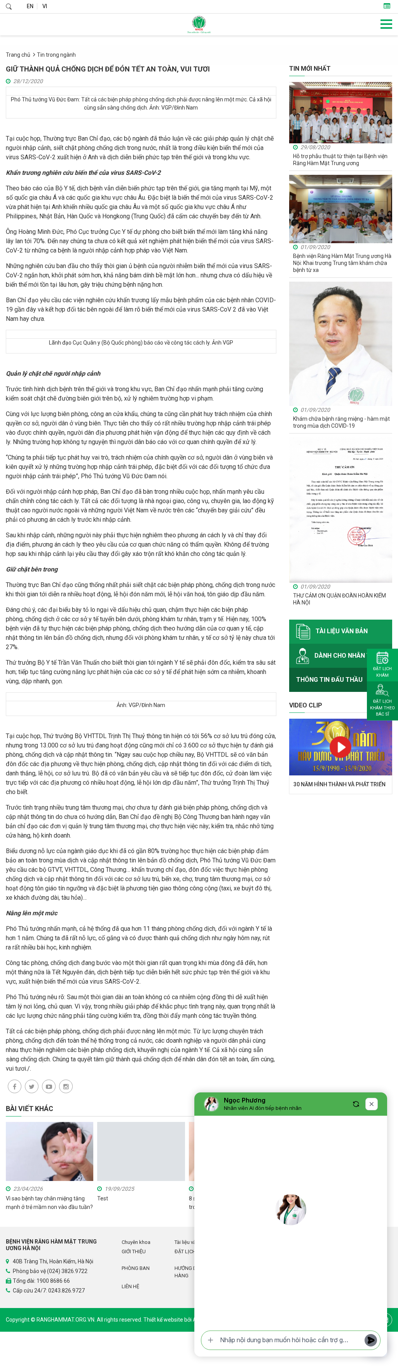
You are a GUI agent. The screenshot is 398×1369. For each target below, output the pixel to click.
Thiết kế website (163, 1320)
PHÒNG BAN (136, 1268)
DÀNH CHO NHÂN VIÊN (346, 655)
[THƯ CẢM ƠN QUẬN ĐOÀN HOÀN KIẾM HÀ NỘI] (340, 509)
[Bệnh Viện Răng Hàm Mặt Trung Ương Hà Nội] (199, 24)
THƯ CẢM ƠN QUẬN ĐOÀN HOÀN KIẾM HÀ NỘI (339, 599)
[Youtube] (49, 1086)
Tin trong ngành (56, 55)
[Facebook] (14, 1086)
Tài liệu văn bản (341, 631)
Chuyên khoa (136, 1242)
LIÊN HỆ (130, 1286)
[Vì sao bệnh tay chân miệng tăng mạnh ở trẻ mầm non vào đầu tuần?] (49, 1151)
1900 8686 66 (53, 1281)
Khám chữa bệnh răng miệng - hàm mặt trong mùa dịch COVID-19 (341, 422)
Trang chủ (18, 55)
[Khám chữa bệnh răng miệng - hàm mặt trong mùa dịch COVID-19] (340, 343)
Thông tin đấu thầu (329, 679)
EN (30, 6)
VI (44, 6)
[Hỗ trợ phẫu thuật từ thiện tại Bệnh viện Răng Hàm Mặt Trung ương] (340, 112)
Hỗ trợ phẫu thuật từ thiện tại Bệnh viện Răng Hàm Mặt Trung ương (340, 159)
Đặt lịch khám (382, 672)
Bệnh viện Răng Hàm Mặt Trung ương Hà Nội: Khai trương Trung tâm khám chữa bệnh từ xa (342, 263)
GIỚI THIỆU (134, 1251)
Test (102, 1198)
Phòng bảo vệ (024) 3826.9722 (50, 1271)
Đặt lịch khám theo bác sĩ (382, 708)
